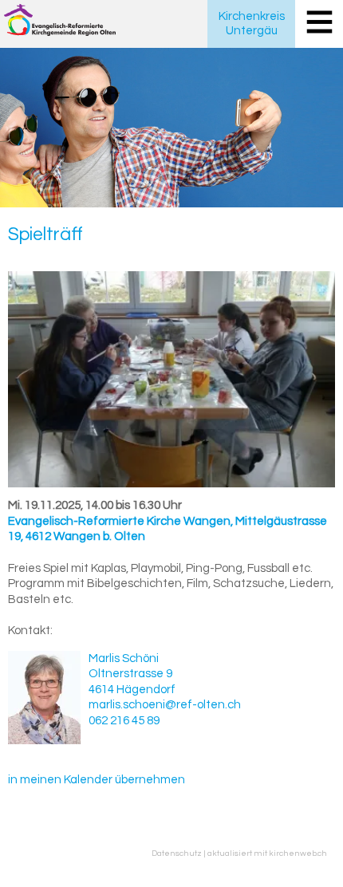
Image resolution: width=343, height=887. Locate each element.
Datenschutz (177, 853)
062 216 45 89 (124, 721)
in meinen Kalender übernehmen (96, 780)
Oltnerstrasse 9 (130, 674)
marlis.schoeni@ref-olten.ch (165, 705)
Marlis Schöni (124, 658)
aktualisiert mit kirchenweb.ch (267, 853)
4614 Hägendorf (132, 690)
